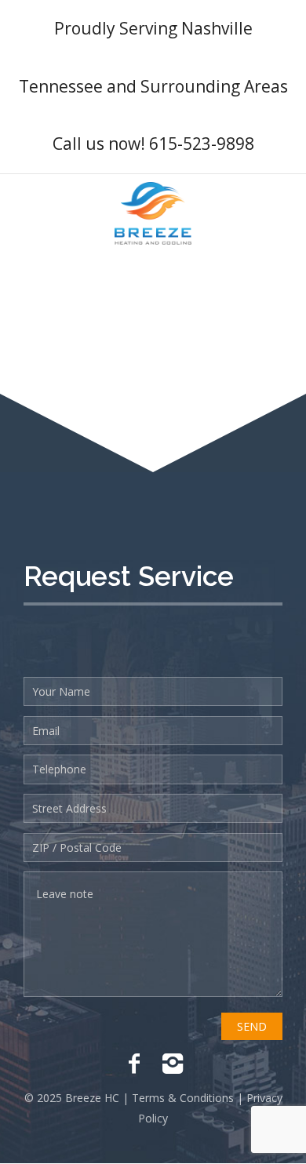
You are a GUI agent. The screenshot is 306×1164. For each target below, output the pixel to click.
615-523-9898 (201, 144)
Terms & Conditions (181, 1097)
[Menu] (282, 213)
